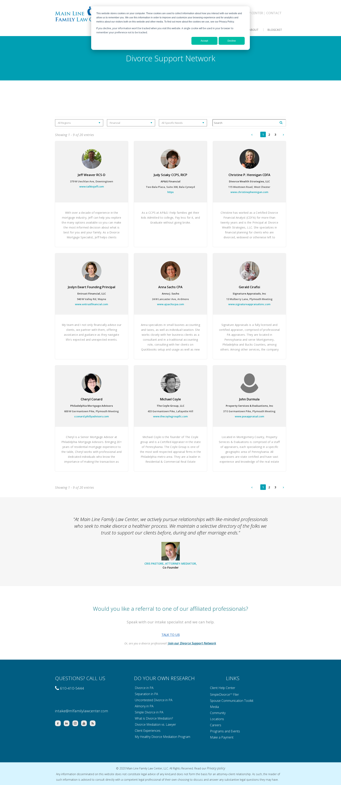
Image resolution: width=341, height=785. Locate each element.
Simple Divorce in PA (149, 712)
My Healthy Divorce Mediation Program (162, 737)
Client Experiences (147, 730)
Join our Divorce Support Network (192, 643)
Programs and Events (225, 731)
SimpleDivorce (220, 694)
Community (218, 713)
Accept (204, 40)
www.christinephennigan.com (249, 192)
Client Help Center (222, 688)
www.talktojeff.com (91, 186)
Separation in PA (146, 694)
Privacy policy (216, 768)
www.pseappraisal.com (249, 416)
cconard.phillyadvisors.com (91, 416)
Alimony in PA (144, 706)
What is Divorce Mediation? (154, 718)
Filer (236, 694)
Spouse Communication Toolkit (231, 700)
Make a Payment (221, 737)
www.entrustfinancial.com (91, 304)
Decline (232, 40)
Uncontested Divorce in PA (153, 700)
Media (214, 707)
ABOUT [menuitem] (254, 29)
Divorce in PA (144, 688)
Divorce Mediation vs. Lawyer (155, 724)
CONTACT (274, 13)
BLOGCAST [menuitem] (274, 29)
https (170, 192)
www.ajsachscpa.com (170, 304)
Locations (217, 719)
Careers (215, 725)
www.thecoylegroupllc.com (170, 416)
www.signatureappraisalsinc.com (249, 304)
